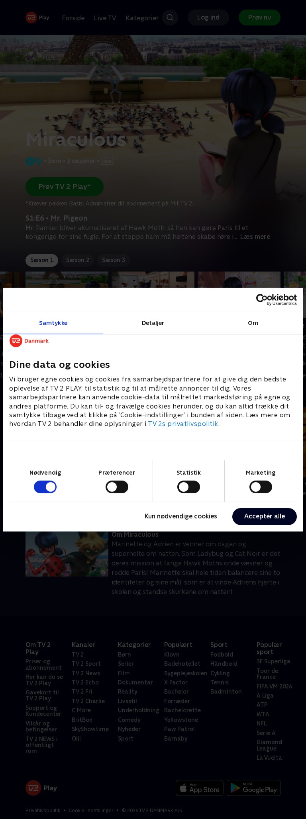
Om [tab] (253, 322)
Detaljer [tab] (153, 322)
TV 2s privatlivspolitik (183, 424)
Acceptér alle (264, 516)
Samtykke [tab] (53, 322)
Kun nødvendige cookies (181, 516)
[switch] (117, 487)
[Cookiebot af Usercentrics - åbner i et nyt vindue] (262, 299)
